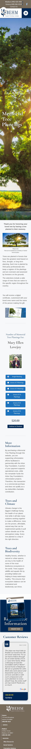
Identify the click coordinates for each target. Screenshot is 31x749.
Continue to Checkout (15, 426)
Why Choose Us (9, 742)
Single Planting (17, 377)
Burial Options (8, 745)
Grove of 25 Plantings (17, 404)
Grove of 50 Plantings (17, 412)
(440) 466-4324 (6, 721)
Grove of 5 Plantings (17, 389)
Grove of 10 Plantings (17, 396)
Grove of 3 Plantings (17, 383)
